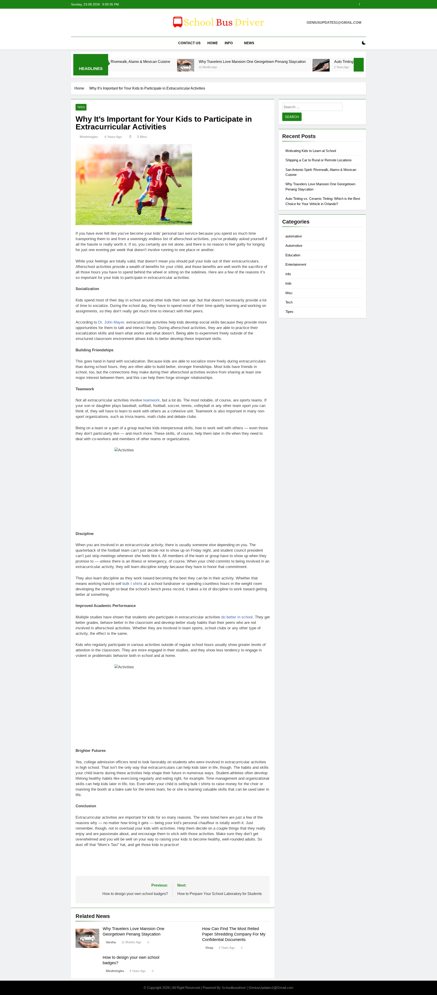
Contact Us (189, 43)
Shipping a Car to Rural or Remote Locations (318, 160)
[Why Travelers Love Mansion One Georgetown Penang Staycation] (148, 67)
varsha (111, 942)
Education (292, 255)
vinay (209, 947)
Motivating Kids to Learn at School (310, 151)
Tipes (81, 107)
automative (293, 236)
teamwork (151, 400)
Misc (289, 293)
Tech (288, 302)
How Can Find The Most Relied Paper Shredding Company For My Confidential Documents (233, 934)
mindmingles (89, 137)
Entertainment (295, 264)
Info (229, 43)
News (249, 43)
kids (288, 283)
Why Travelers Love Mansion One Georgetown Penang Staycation (294, 4)
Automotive (293, 245)
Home (212, 43)
